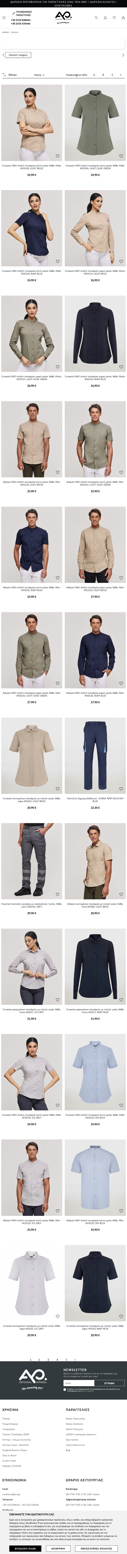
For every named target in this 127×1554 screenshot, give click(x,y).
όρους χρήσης (88, 1391)
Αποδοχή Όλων (25, 1548)
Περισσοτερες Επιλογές (96, 1548)
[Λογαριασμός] (105, 18)
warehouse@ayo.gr (11, 1494)
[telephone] (13, 13)
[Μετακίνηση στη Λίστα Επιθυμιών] (57, 156)
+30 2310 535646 (20, 23)
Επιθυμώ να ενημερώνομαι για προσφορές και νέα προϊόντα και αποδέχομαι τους (93, 1390)
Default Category (18, 55)
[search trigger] (96, 18)
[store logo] (63, 17)
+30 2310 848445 (20, 20)
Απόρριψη (58, 1548)
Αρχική (5, 32)
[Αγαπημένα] (114, 18)
